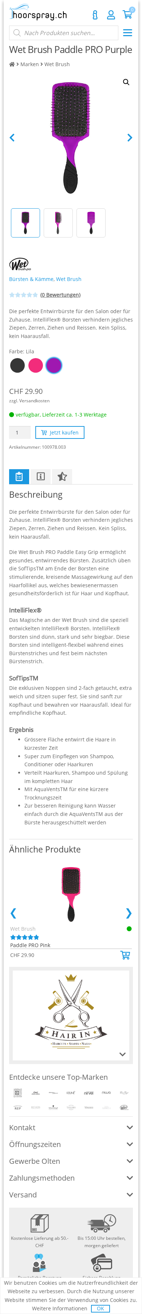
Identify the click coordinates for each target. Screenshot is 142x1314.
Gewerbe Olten (34, 1161)
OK (100, 1308)
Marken (29, 64)
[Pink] (35, 365)
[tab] (19, 476)
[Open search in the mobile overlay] (63, 33)
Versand (23, 1195)
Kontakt (95, 15)
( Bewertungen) (60, 294)
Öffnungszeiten (35, 1144)
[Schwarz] (17, 365)
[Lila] (54, 365)
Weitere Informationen (59, 1308)
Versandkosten (34, 401)
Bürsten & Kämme (31, 279)
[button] (126, 955)
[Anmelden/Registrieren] (111, 14)
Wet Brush (57, 64)
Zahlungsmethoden (42, 1178)
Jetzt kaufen (64, 432)
